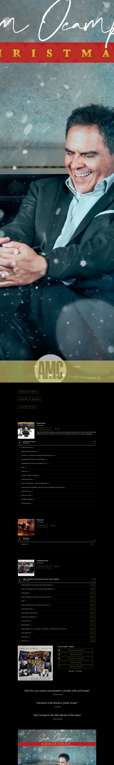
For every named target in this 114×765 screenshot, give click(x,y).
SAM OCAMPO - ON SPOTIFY (28, 391)
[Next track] (95, 441)
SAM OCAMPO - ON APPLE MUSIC (30, 399)
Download (42, 526)
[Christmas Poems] (26, 568)
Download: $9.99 (44, 566)
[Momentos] (26, 527)
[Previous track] (93, 441)
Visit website (79, 671)
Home (36, 366)
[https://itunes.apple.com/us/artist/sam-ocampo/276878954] (63, 375)
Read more (89, 434)
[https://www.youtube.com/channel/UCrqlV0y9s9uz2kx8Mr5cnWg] (50, 375)
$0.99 (93, 585)
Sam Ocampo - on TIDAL (27, 407)
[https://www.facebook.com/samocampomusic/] (57, 375)
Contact (77, 366)
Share (58, 429)
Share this (71, 671)
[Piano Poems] (26, 430)
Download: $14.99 (44, 429)
